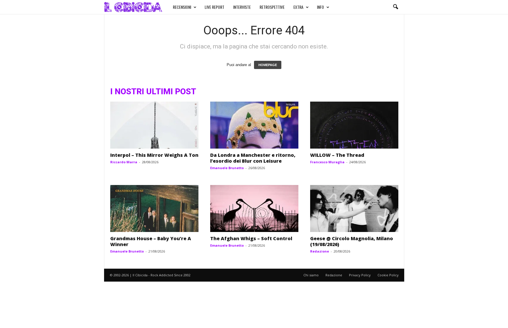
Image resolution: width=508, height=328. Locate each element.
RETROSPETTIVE (272, 7)
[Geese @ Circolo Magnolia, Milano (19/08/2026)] (354, 208)
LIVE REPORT (214, 7)
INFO (320, 7)
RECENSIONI (182, 7)
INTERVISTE (242, 7)
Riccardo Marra (123, 162)
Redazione (319, 251)
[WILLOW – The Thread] (354, 125)
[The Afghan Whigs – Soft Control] (254, 208)
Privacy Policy (360, 275)
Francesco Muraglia (327, 162)
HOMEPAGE (267, 65)
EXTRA (298, 7)
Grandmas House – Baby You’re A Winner (150, 241)
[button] (395, 7)
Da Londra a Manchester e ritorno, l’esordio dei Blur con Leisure (252, 158)
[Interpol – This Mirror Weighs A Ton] (154, 125)
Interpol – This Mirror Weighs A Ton (154, 155)
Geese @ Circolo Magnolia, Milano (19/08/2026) (351, 241)
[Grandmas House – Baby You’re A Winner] (154, 208)
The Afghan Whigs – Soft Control (251, 238)
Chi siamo (311, 275)
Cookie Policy (388, 275)
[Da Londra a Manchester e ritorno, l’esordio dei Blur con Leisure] (254, 125)
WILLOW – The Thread (337, 155)
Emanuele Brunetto (227, 168)
